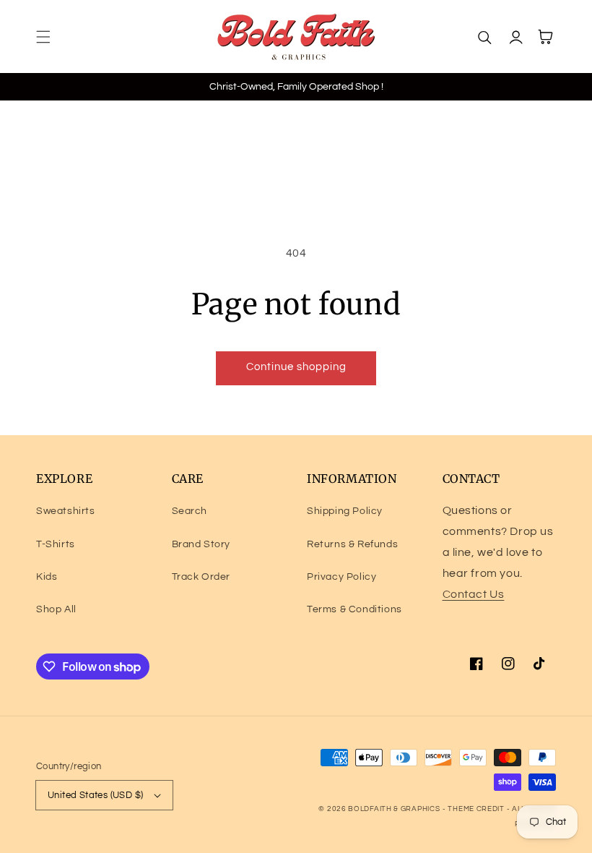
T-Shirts (55, 544)
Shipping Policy (345, 511)
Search (190, 511)
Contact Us (474, 594)
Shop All (56, 609)
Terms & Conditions (354, 609)
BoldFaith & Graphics (394, 809)
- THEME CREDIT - (477, 809)
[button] (43, 37)
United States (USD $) (95, 795)
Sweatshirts (65, 511)
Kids (46, 577)
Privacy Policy (341, 577)
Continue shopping (296, 366)
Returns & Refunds (352, 544)
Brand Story (201, 544)
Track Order (201, 577)
